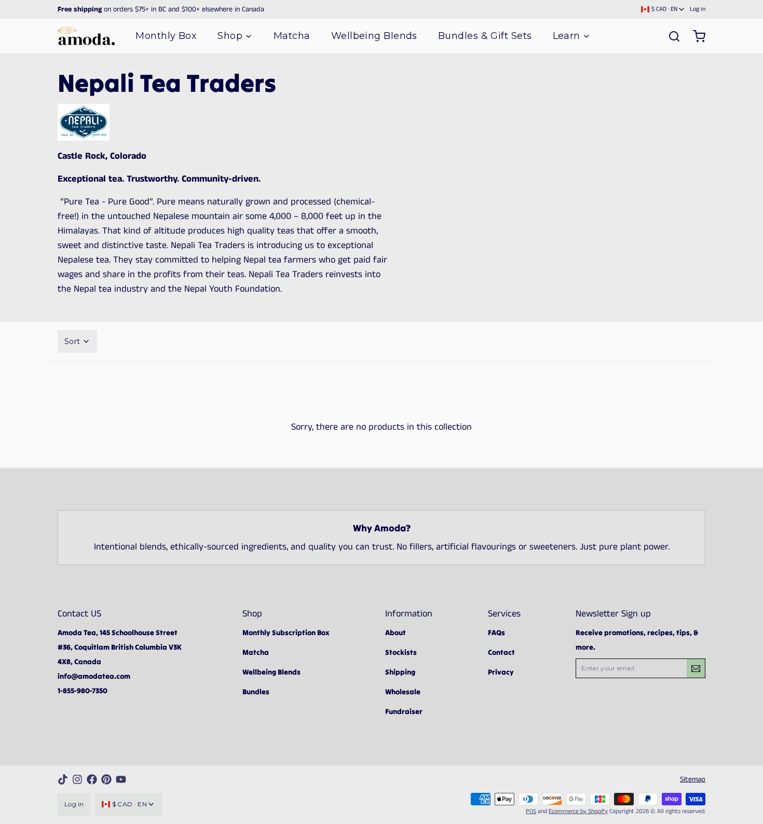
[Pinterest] (106, 779)
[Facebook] (92, 779)
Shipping (400, 672)
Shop (229, 36)
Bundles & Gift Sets (485, 36)
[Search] (670, 36)
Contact (501, 652)
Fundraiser (404, 711)
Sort (72, 341)
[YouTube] (121, 779)
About (395, 632)
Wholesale (402, 691)
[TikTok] (63, 779)
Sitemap (692, 779)
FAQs (496, 632)
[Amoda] (86, 36)
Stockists (401, 652)
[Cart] (695, 36)
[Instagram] (77, 779)
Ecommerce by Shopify (578, 811)
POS (531, 811)
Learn (566, 36)
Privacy (501, 672)
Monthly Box (166, 36)
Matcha (292, 36)
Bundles (255, 691)
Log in (697, 9)
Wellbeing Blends (374, 36)
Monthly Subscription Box (286, 632)
